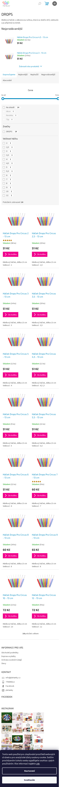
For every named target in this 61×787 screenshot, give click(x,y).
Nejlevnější (23, 74)
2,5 (9, 147)
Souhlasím (29, 780)
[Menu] (54, 3)
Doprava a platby (8, 656)
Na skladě (12, 107)
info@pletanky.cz (13, 677)
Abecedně (7, 80)
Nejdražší (34, 74)
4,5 (9, 163)
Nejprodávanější (48, 74)
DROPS (11, 131)
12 (9, 195)
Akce (10, 111)
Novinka (11, 115)
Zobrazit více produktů (29, 66)
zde (38, 763)
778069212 (10, 682)
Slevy (3, 663)
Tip (9, 119)
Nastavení (29, 771)
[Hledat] (40, 3)
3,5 (9, 155)
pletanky (9, 690)
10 (9, 191)
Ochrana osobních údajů (11, 660)
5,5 (9, 171)
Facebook (10, 686)
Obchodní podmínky (9, 652)
